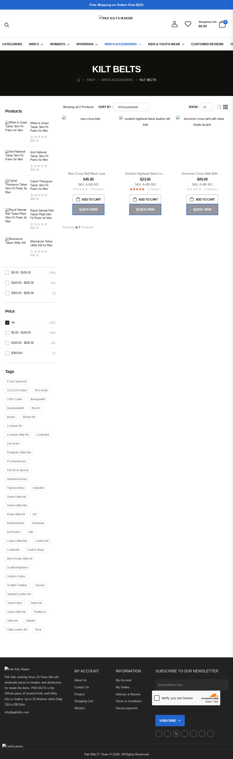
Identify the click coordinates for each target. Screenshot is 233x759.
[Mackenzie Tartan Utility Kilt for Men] (16, 248)
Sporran (40, 585)
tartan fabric (14, 603)
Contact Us (81, 687)
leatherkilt (13, 549)
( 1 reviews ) (154, 189)
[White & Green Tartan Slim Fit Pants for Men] (16, 132)
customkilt (43, 434)
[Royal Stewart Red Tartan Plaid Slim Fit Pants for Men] (16, 219)
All (13, 322)
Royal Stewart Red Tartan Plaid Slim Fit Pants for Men (41, 214)
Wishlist (79, 708)
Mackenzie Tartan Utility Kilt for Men (41, 243)
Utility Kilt (12, 620)
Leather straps (35, 549)
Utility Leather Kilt (17, 629)
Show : (194, 107)
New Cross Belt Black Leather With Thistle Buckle (102, 173)
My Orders (123, 687)
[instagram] (158, 733)
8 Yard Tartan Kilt (17, 381)
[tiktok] (202, 733)
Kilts (30, 532)
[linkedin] (210, 733)
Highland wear (16, 488)
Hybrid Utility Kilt (16, 496)
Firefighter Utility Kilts (19, 452)
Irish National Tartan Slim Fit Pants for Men (39, 156)
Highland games (17, 479)
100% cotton (14, 399)
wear (38, 629)
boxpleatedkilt (15, 408)
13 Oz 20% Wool (17, 390)
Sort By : (105, 107)
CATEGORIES (12, 44)
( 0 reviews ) (97, 189)
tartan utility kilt (16, 611)
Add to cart (91, 199)
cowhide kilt (14, 425)
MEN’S (34, 44)
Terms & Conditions (129, 701)
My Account (124, 680)
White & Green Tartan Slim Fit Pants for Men (39, 127)
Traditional (39, 611)
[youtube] (193, 733)
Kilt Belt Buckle (15, 523)
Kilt (34, 514)
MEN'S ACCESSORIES (117, 80)
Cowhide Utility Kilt (18, 434)
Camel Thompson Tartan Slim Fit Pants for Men (41, 185)
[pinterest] (184, 733)
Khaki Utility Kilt (16, 514)
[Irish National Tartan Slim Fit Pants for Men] (16, 161)
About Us (80, 680)
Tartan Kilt (36, 603)
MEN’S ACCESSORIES (121, 44)
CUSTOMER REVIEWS (207, 44)
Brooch (36, 408)
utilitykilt (30, 620)
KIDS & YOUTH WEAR (164, 44)
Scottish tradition (17, 585)
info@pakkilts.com (17, 712)
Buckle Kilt (29, 417)
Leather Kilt (41, 541)
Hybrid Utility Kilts (17, 505)
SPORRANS (84, 44)
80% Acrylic (41, 390)
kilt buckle (38, 523)
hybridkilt (38, 488)
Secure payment (126, 708)
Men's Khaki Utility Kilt (19, 558)
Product (79, 694)
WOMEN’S (57, 44)
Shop (90, 80)
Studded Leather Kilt (19, 594)
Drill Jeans (13, 443)
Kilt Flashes (13, 532)
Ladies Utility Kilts (17, 541)
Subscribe (167, 720)
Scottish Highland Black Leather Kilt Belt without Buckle (164, 173)
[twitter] (176, 733)
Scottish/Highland (17, 567)
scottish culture (16, 576)
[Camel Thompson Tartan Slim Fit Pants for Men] (16, 190)
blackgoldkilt (37, 399)
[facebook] (167, 733)
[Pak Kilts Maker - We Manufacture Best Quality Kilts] (116, 23)
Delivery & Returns (128, 694)
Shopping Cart (83, 701)
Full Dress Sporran (18, 470)
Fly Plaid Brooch (16, 461)
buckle (11, 417)
